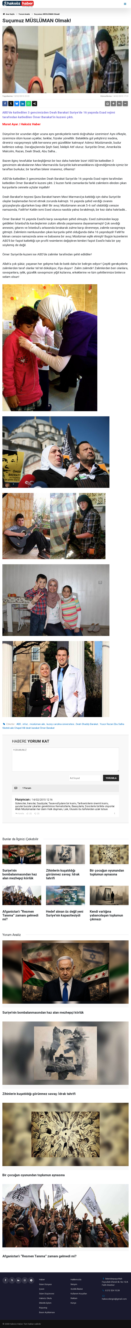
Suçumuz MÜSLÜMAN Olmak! (47, 14)
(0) (30, 813)
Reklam (74, 1298)
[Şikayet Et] (114, 813)
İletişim (74, 1284)
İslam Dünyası (45, 1284)
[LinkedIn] (22, 103)
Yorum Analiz (24, 14)
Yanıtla (21, 813)
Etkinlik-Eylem (45, 1303)
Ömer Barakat (47, 728)
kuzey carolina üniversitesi (60, 724)
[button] (113, 103)
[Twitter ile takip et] (12, 1280)
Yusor (103, 724)
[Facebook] (5, 103)
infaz (25, 724)
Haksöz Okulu (45, 1298)
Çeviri (41, 1289)
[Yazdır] (107, 103)
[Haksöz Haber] (18, 3)
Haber (42, 1279)
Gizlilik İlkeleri (77, 1289)
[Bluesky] (16, 103)
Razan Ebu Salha (115, 724)
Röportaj (43, 1308)
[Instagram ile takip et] (25, 1280)
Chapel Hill (19, 728)
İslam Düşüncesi (46, 1293)
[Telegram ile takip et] (31, 1280)
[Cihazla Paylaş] (34, 103)
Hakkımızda (76, 1279)
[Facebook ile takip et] (5, 1280)
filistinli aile (8, 728)
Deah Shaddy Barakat (87, 724)
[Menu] (125, 3)
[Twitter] (10, 103)
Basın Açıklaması (47, 1312)
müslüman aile (37, 724)
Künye (73, 1303)
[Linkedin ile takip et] (18, 1280)
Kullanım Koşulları (79, 1293)
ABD (18, 724)
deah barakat (32, 728)
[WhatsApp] (28, 103)
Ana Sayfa (9, 14)
